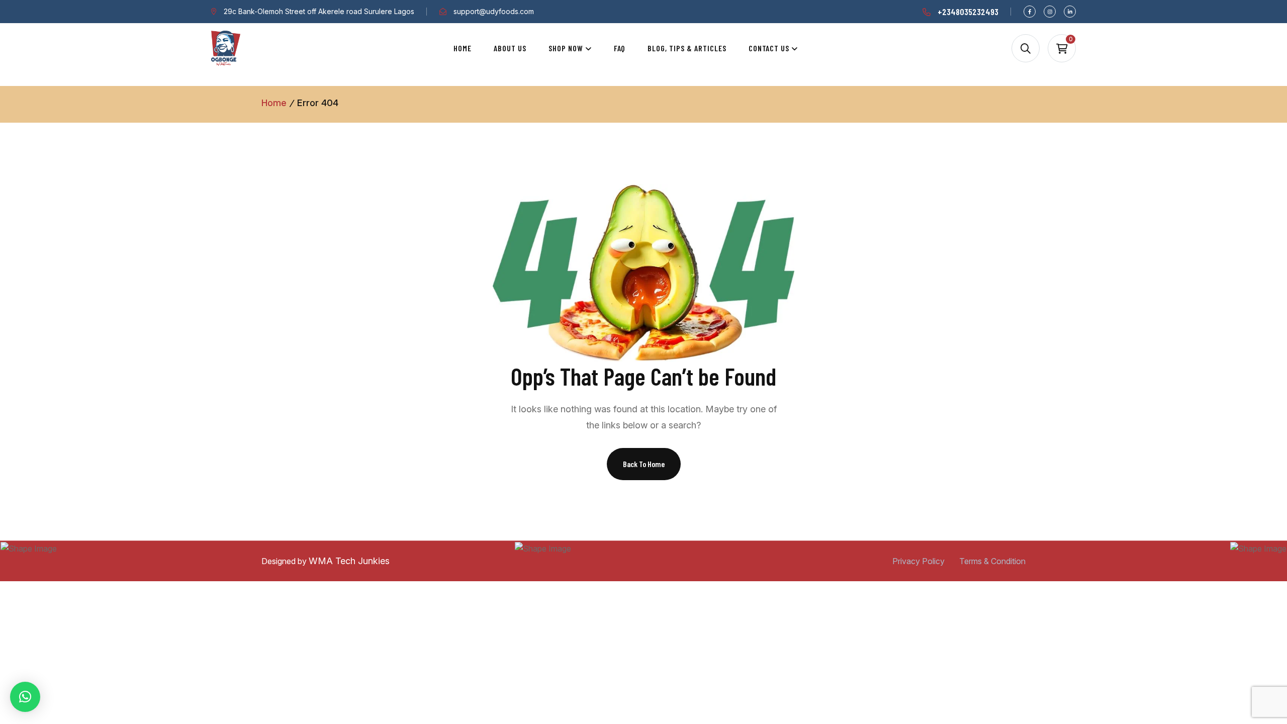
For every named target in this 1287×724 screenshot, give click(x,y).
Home (462, 48)
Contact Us (769, 48)
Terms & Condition (992, 561)
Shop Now (565, 48)
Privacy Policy (918, 561)
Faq (620, 48)
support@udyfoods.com (493, 11)
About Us (510, 48)
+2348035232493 (968, 11)
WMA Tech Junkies (349, 561)
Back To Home (644, 464)
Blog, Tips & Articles (687, 48)
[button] (25, 697)
